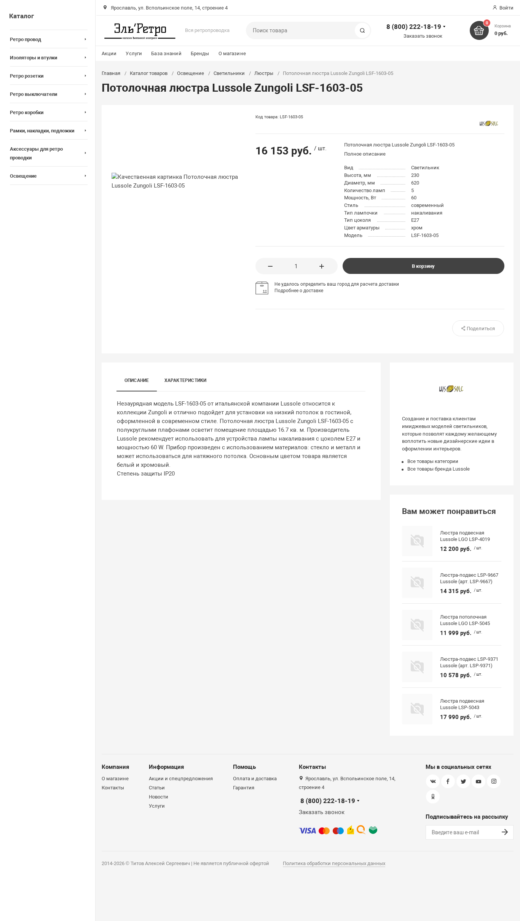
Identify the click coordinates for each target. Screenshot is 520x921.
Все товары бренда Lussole (438, 469)
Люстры (263, 73)
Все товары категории (432, 461)
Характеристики (185, 380)
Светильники (229, 73)
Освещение (190, 73)
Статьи (157, 788)
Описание (136, 380)
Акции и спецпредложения (181, 778)
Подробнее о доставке (298, 290)
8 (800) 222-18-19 (413, 26)
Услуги (134, 53)
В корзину (423, 266)
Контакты (113, 788)
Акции (109, 53)
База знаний (166, 53)
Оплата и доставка (255, 778)
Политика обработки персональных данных (334, 863)
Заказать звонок (423, 36)
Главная (111, 73)
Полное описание (365, 154)
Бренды (200, 53)
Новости (158, 797)
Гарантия (243, 788)
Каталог (21, 16)
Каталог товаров (148, 73)
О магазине (232, 53)
